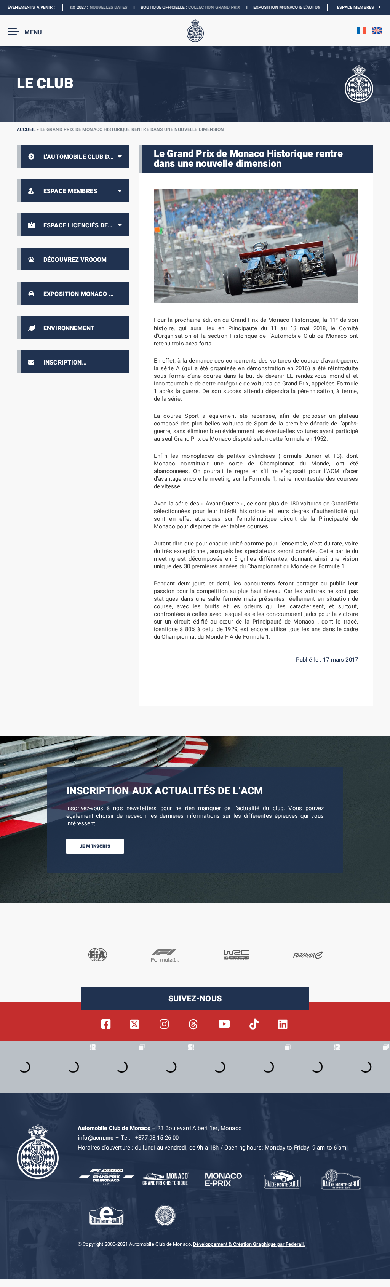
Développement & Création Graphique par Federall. (249, 1244)
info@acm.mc (96, 1138)
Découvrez (301, 7)
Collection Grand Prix (166, 7)
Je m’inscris (95, 846)
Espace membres (358, 7)
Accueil (26, 129)
